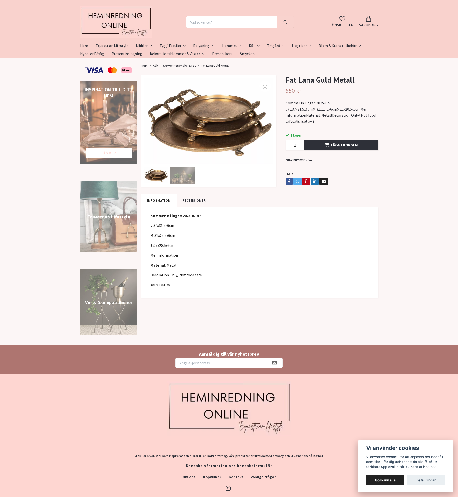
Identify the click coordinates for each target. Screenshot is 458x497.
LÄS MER (108, 176)
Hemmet (229, 68)
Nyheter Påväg (92, 77)
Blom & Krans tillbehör (338, 68)
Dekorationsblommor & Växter (175, 77)
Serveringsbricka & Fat (179, 89)
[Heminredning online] (142, 34)
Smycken (247, 77)
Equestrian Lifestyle (112, 68)
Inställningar (426, 480)
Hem (84, 68)
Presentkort (222, 77)
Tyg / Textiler (170, 68)
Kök (252, 68)
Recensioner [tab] (194, 224)
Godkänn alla (385, 480)
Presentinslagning (127, 77)
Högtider (299, 68)
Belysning (201, 68)
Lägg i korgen (344, 168)
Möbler (142, 68)
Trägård (273, 68)
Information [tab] (159, 224)
